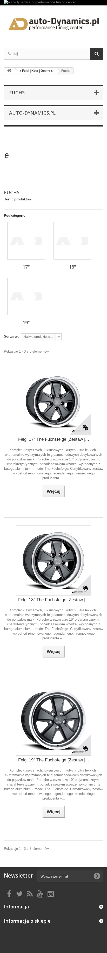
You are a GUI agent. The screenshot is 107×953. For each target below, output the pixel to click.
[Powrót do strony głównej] (9, 71)
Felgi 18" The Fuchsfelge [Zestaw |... (53, 599)
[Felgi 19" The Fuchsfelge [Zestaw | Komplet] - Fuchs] (53, 720)
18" (72, 267)
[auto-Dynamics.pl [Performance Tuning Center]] (53, 22)
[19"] (26, 296)
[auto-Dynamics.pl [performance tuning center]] (53, 2)
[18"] (72, 241)
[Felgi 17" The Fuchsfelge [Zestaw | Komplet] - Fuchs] (53, 400)
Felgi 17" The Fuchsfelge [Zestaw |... (53, 439)
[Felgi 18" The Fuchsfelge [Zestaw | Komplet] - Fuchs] (53, 560)
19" (26, 322)
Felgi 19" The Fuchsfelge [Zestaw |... (53, 760)
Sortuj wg (11, 336)
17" (26, 267)
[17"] (26, 241)
